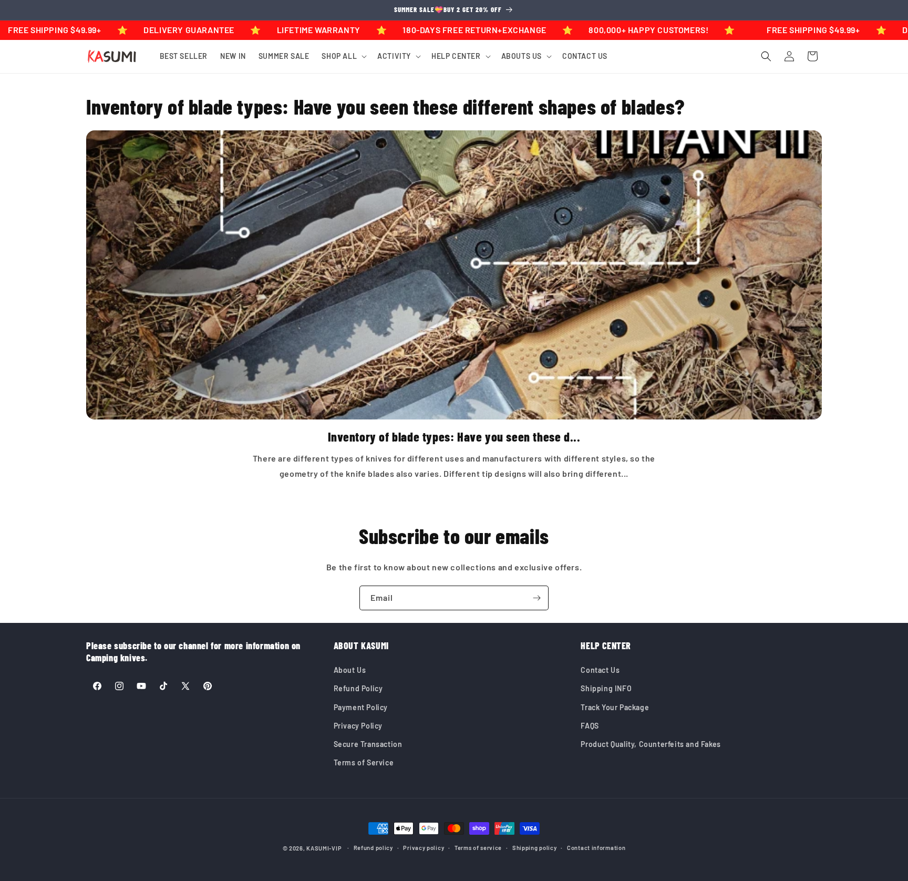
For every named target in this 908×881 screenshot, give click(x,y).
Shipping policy (534, 847)
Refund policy (373, 847)
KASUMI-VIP (324, 848)
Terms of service (478, 847)
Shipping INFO (606, 688)
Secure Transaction (368, 744)
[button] (343, 56)
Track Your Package (615, 707)
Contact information (596, 847)
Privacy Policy (358, 725)
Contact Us (600, 669)
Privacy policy (423, 847)
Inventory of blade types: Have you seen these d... (454, 436)
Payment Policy (361, 707)
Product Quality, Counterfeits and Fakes (650, 744)
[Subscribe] (536, 598)
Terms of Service (364, 762)
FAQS (590, 725)
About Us (350, 669)
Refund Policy (358, 688)
